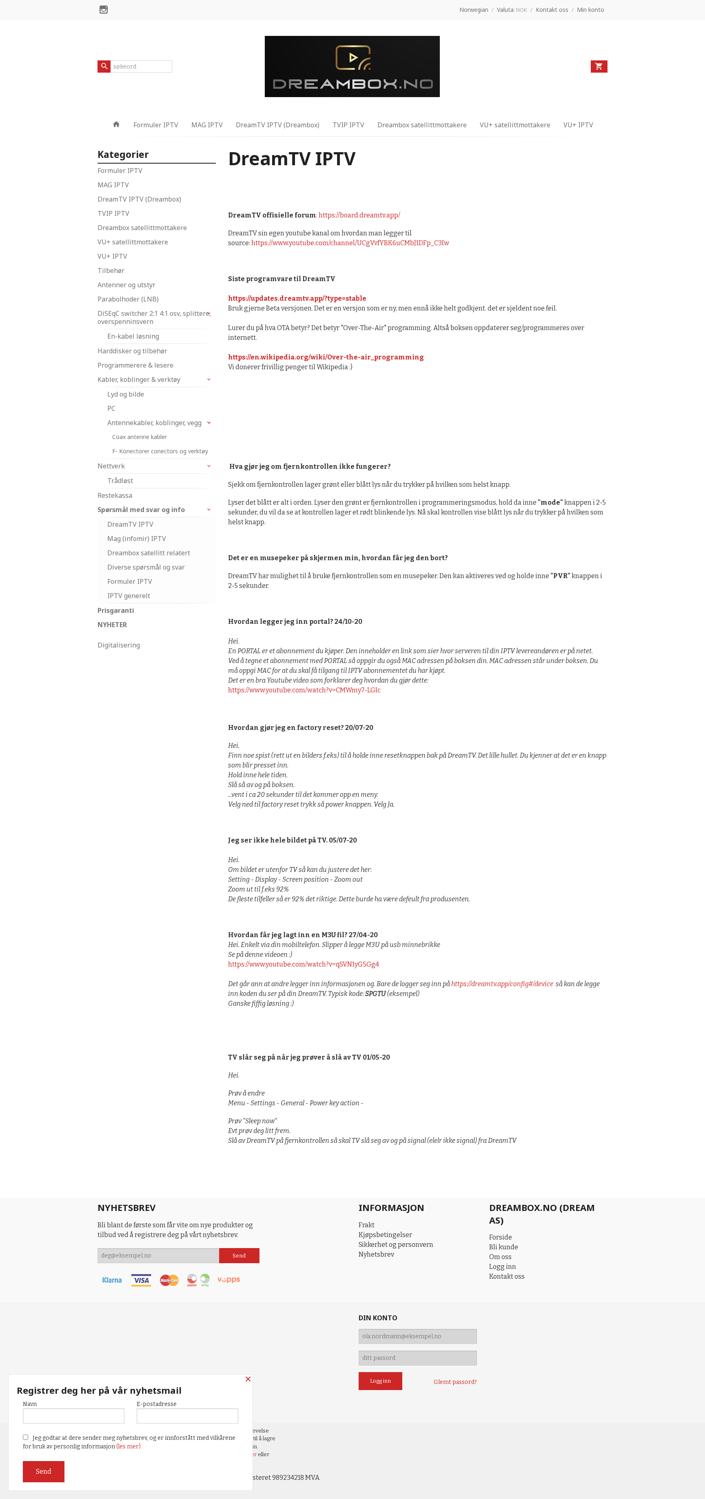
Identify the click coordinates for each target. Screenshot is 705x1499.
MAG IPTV (207, 124)
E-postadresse (157, 1404)
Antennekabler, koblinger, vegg (154, 422)
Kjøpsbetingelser (385, 1235)
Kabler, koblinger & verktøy (139, 379)
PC (111, 408)
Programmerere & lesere (135, 365)
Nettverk (111, 465)
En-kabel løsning (133, 336)
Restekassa (115, 495)
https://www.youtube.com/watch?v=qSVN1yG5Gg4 (303, 964)
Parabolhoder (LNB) (128, 299)
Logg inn (502, 1267)
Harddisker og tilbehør (132, 350)
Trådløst (120, 480)
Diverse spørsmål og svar (146, 567)
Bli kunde (503, 1247)
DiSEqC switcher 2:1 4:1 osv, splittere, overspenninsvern (154, 317)
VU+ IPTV (578, 124)
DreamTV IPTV (130, 524)
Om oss (500, 1257)
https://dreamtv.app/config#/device (502, 984)
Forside (500, 1237)
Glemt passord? (455, 1382)
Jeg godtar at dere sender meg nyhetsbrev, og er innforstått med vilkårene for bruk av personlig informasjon (129, 1442)
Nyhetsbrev (376, 1254)
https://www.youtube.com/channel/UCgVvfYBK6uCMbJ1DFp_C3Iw (350, 243)
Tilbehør (111, 270)
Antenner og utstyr (126, 284)
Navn (30, 1404)
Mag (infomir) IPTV (136, 538)
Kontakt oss (507, 1276)
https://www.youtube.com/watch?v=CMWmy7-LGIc (304, 690)
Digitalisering (119, 645)
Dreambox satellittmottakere (422, 124)
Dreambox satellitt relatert (148, 552)
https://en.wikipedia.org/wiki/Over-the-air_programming (326, 357)
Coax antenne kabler (139, 437)
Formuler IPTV (155, 124)
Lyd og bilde (125, 394)
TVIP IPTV (348, 124)
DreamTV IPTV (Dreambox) (277, 124)
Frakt (367, 1225)
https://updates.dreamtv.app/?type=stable (297, 298)
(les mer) (128, 1446)
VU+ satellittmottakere (515, 124)
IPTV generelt (128, 595)
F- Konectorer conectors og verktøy (160, 451)
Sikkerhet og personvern (396, 1244)
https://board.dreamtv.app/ (359, 215)
